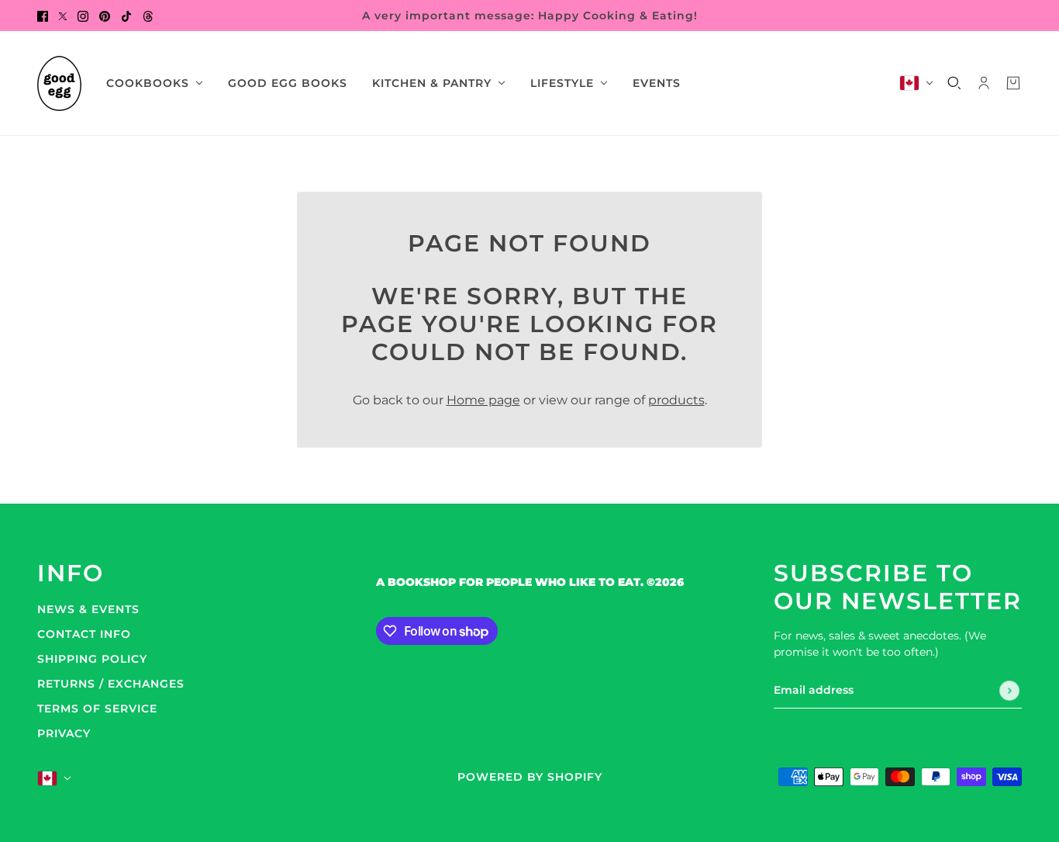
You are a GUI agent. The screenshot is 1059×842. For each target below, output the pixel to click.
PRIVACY (64, 733)
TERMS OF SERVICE (97, 709)
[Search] (954, 83)
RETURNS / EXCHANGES (111, 684)
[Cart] (1013, 83)
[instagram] (83, 15)
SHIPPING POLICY (92, 659)
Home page (483, 400)
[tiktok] (126, 15)
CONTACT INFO (84, 634)
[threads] (148, 15)
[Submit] (1009, 691)
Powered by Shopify (529, 777)
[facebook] (42, 15)
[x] (63, 15)
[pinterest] (104, 15)
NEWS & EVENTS (88, 609)
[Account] (983, 83)
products (676, 400)
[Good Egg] (59, 83)
